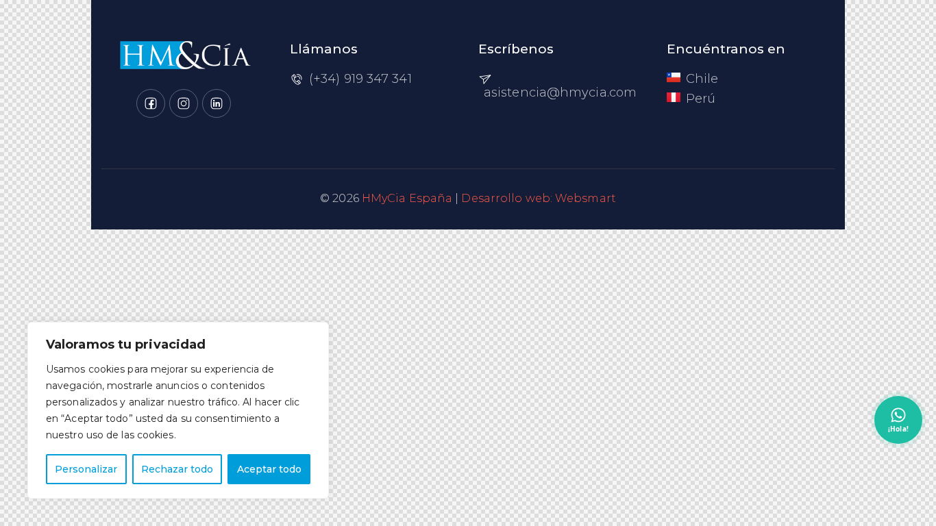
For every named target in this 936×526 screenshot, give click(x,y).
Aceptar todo (269, 469)
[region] (178, 410)
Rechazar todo (177, 469)
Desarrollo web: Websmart (538, 198)
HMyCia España (407, 198)
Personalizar (86, 469)
